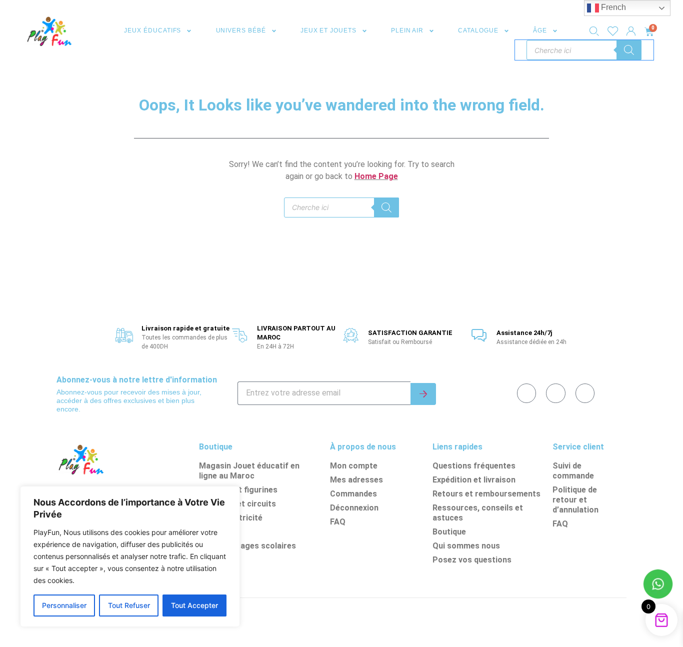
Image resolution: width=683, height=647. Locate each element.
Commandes (353, 493)
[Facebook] (526, 393)
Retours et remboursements (486, 493)
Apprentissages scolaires (247, 545)
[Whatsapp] (555, 393)
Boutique (449, 531)
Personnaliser (64, 605)
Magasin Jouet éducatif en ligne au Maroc (249, 470)
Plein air (407, 30)
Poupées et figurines (238, 489)
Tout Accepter (194, 605)
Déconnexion (354, 507)
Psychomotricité (230, 517)
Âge (540, 30)
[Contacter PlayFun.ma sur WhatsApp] (658, 585)
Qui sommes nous (466, 545)
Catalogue (478, 30)
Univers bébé (241, 30)
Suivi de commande (573, 470)
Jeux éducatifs (152, 30)
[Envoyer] (423, 394)
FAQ (338, 521)
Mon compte (354, 465)
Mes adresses (356, 479)
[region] (130, 556)
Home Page (376, 176)
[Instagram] (585, 393)
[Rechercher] (629, 50)
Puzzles (214, 531)
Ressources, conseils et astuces (477, 512)
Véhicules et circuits (237, 503)
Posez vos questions (472, 559)
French (612, 7)
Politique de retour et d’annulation (575, 499)
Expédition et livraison (474, 479)
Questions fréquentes (474, 465)
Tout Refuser (129, 605)
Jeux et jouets (328, 30)
